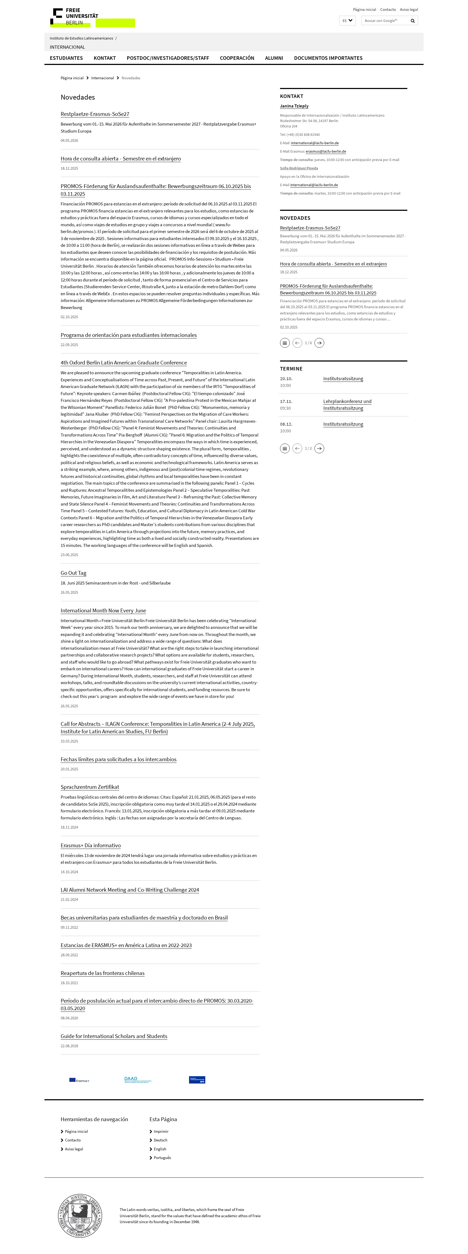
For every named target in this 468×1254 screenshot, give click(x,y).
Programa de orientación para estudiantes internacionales (129, 335)
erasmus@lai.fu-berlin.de (326, 151)
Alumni (274, 57)
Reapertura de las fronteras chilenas (103, 973)
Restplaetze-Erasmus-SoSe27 (95, 113)
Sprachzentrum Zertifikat (90, 786)
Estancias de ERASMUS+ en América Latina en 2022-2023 (126, 945)
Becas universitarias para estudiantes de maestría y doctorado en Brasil (144, 917)
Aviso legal (409, 9)
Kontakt (105, 57)
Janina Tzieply (294, 106)
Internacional (67, 47)
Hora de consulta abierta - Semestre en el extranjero (121, 158)
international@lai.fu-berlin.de (315, 142)
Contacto (388, 9)
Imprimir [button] (161, 1131)
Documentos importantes (328, 57)
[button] (347, 21)
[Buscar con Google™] (413, 20)
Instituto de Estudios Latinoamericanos (83, 38)
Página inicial (364, 9)
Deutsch (160, 1140)
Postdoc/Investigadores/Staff (168, 57)
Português (162, 1157)
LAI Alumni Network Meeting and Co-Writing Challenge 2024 (130, 889)
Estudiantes (66, 57)
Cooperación (237, 57)
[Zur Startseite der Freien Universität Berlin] (89, 16)
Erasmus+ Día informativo (91, 845)
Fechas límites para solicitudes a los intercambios (119, 759)
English (160, 1148)
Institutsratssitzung (343, 378)
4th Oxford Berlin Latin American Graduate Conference (124, 362)
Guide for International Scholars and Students (114, 1036)
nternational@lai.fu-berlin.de (314, 184)
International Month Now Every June (103, 610)
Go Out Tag (73, 572)
